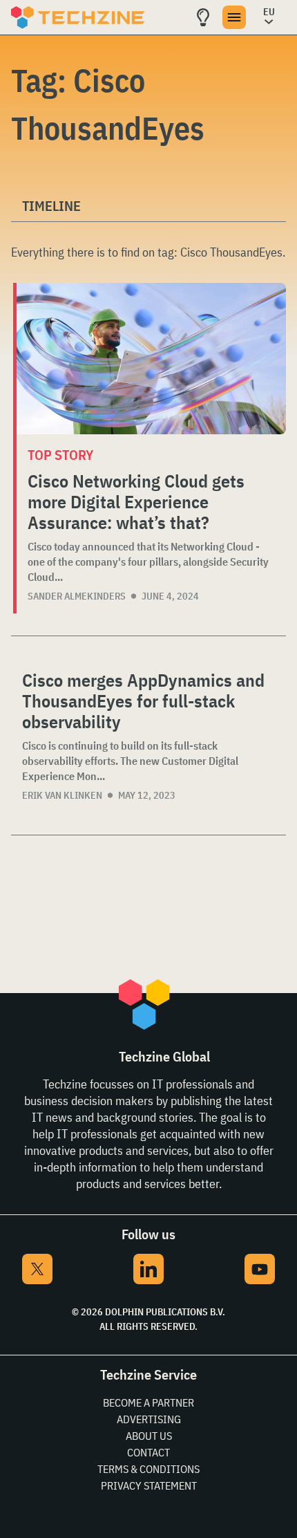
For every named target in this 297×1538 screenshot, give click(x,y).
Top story (60, 454)
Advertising (149, 1419)
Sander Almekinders (77, 596)
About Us (149, 1436)
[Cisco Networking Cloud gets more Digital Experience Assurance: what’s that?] (151, 358)
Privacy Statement (149, 1485)
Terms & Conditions (148, 1469)
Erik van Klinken (62, 795)
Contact (148, 1452)
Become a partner (148, 1402)
